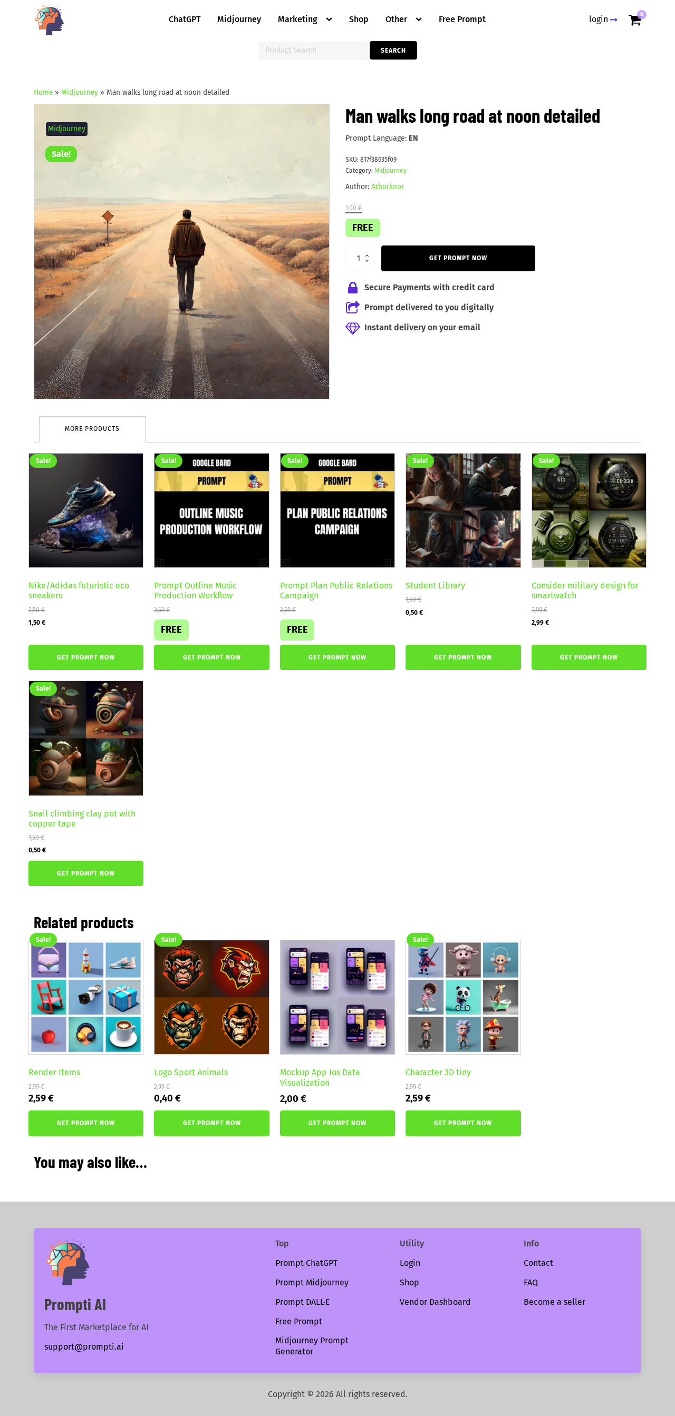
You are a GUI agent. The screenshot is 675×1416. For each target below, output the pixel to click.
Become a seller (554, 1302)
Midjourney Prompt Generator (312, 1345)
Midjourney (239, 19)
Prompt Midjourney (312, 1282)
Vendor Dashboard (435, 1302)
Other (396, 19)
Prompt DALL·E (302, 1302)
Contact (538, 1263)
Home (43, 92)
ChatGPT (184, 19)
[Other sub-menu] (421, 19)
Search (393, 50)
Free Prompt (462, 19)
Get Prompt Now (458, 258)
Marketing (297, 19)
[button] (311, 121)
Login (410, 1263)
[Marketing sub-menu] (331, 19)
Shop (359, 19)
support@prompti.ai (84, 1347)
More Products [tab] (92, 428)
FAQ (531, 1282)
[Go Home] (49, 20)
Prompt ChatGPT (306, 1263)
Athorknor (387, 186)
